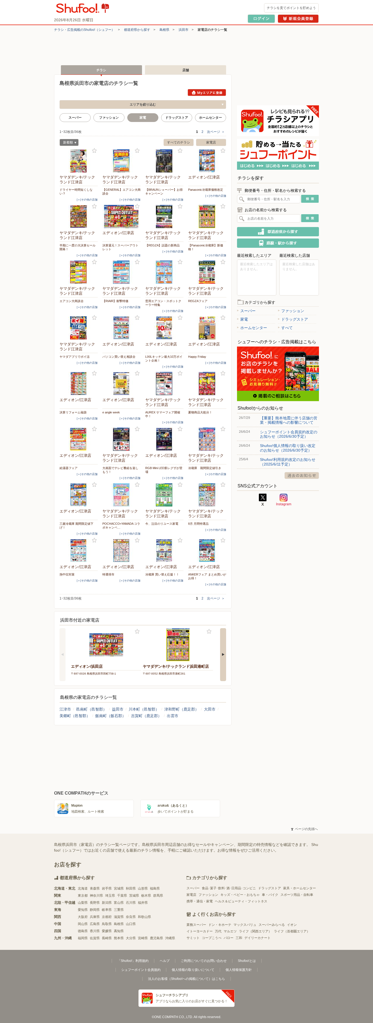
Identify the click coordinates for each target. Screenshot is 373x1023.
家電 (244, 319)
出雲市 (172, 716)
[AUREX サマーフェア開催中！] (164, 383)
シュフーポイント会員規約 (141, 970)
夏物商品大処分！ (200, 412)
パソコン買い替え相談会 (118, 356)
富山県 (119, 903)
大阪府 (83, 917)
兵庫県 (95, 917)
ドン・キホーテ (219, 925)
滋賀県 (119, 917)
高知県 (119, 931)
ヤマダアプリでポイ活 (75, 356)
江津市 (65, 709)
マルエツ (230, 931)
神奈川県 (96, 895)
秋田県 (131, 888)
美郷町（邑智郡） (75, 716)
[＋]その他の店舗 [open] (87, 199)
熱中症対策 (67, 574)
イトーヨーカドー (200, 931)
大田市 (209, 709)
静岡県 (95, 910)
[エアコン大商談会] (79, 272)
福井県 (143, 903)
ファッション (109, 118)
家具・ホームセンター (299, 888)
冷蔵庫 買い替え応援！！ (162, 574)
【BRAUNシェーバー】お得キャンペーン (164, 191)
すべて (287, 328)
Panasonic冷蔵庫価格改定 (205, 189)
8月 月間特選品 (198, 523)
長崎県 (107, 938)
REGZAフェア (198, 301)
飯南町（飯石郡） (110, 716)
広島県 (95, 924)
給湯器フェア (69, 468)
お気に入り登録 (94, 150)
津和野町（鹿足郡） (181, 709)
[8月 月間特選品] (207, 494)
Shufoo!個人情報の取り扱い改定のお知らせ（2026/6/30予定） (287, 447)
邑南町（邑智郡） (91, 709)
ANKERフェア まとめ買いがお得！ (207, 576)
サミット (193, 938)
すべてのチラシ (178, 142)
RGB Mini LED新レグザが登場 (163, 469)
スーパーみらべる (272, 925)
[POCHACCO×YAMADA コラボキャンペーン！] (121, 494)
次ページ (216, 132)
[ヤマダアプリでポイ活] (79, 327)
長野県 (95, 903)
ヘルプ (165, 961)
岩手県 (107, 888)
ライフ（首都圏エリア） (292, 931)
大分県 (131, 938)
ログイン (261, 18)
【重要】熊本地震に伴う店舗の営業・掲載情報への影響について (288, 420)
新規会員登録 (298, 18)
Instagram (283, 500)
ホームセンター (210, 118)
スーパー (75, 118)
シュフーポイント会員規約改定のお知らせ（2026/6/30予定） (288, 434)
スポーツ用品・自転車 (296, 895)
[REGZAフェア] (207, 272)
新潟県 (107, 903)
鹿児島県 (156, 938)
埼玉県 (110, 895)
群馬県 (158, 895)
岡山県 (83, 924)
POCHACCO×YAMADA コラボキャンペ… (121, 525)
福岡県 (83, 938)
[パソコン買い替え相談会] (121, 327)
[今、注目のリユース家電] (164, 494)
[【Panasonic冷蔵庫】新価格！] (207, 216)
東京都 (83, 895)
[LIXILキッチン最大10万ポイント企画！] (164, 327)
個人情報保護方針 (239, 970)
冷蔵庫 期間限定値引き (204, 468)
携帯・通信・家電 (200, 901)
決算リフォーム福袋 (73, 412)
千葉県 (122, 895)
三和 (239, 938)
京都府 (107, 917)
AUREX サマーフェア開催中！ (162, 414)
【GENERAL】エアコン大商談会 (121, 191)
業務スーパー (196, 925)
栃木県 (146, 895)
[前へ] (63, 654)
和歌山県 (144, 917)
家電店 (211, 142)
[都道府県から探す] (278, 231)
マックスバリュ (244, 925)
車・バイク (270, 895)
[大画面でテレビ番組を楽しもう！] (121, 439)
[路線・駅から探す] (278, 243)
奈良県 (131, 917)
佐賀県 (95, 938)
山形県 (143, 888)
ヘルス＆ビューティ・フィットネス (241, 901)
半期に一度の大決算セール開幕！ (78, 247)
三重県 (119, 910)
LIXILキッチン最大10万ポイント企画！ (163, 358)
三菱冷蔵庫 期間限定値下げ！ (76, 525)
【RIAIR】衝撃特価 (115, 301)
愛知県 (83, 910)
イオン (292, 925)
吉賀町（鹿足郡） (146, 716)
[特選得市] (121, 550)
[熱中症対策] (79, 550)
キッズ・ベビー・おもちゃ (240, 895)
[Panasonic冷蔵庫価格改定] (207, 160)
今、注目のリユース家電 (161, 523)
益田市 (117, 709)
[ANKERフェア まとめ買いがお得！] (207, 550)
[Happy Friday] (207, 327)
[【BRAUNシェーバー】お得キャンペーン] (164, 160)
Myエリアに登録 (207, 92)
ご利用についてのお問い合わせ (204, 961)
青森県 (95, 888)
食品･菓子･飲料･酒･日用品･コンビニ (229, 888)
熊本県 (119, 938)
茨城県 (134, 895)
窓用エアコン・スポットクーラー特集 (163, 302)
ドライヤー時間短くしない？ (76, 191)
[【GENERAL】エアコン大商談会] (121, 160)
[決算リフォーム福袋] (79, 383)
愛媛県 (107, 931)
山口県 (131, 924)
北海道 (83, 888)
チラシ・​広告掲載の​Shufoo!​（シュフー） (84, 30)
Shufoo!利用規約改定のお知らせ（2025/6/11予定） (287, 461)
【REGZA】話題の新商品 (162, 245)
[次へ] (223, 654)
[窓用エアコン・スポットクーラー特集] (164, 272)
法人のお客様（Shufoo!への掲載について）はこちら (186, 979)
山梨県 (83, 903)
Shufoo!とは (247, 961)
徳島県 (83, 931)
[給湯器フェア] (79, 439)
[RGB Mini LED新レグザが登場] (164, 439)
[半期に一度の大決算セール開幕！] (79, 216)
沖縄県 (170, 938)
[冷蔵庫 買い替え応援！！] (164, 550)
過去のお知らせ (302, 475)
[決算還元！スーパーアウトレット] (121, 216)
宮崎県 (143, 938)
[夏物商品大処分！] (207, 383)
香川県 (95, 931)
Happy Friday (197, 356)
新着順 (66, 143)
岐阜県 (107, 910)
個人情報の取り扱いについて (193, 970)
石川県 (131, 903)
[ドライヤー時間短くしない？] (79, 160)
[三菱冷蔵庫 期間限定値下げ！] (79, 494)
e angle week (111, 412)
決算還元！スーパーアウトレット (120, 247)
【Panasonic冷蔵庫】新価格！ (205, 247)
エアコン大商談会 (72, 301)
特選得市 (108, 574)
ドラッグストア (176, 118)
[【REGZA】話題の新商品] (164, 216)
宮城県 (119, 888)
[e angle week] (121, 383)
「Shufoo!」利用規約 (133, 961)
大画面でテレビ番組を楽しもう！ (120, 469)
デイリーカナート (257, 938)
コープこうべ (211, 938)
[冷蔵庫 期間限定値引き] (207, 439)
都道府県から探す (137, 30)
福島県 (155, 888)
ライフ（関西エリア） (255, 931)
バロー (228, 938)
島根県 (164, 30)
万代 (218, 931)
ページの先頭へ (304, 829)
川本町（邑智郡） (144, 709)
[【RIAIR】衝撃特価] (121, 272)
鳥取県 (107, 924)
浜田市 (183, 30)
